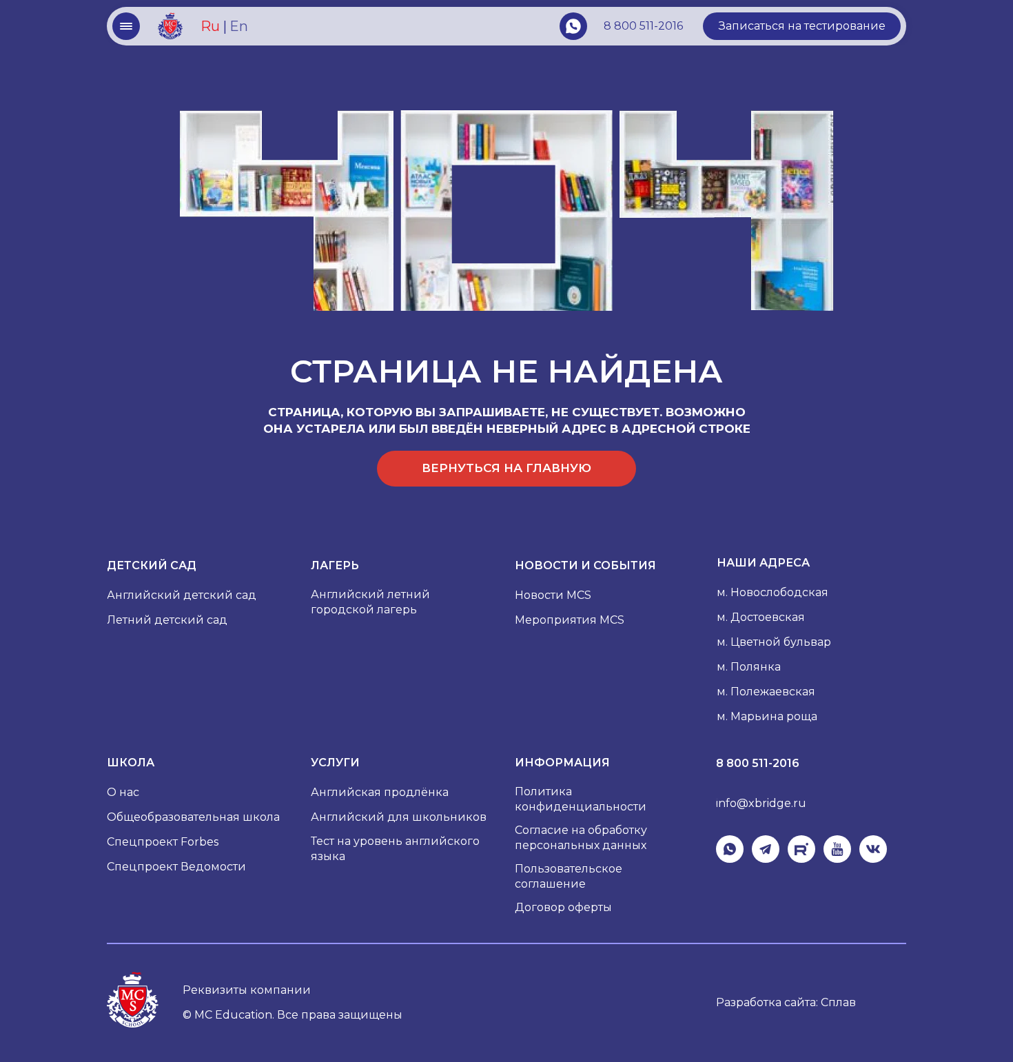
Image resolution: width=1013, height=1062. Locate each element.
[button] (802, 26)
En (238, 26)
